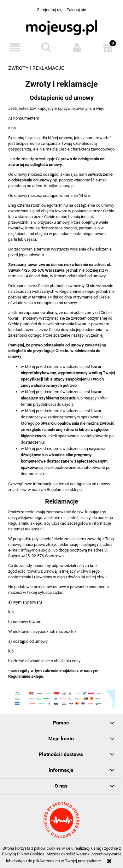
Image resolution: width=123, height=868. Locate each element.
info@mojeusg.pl (59, 185)
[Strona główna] (61, 29)
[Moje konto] (77, 47)
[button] (15, 47)
